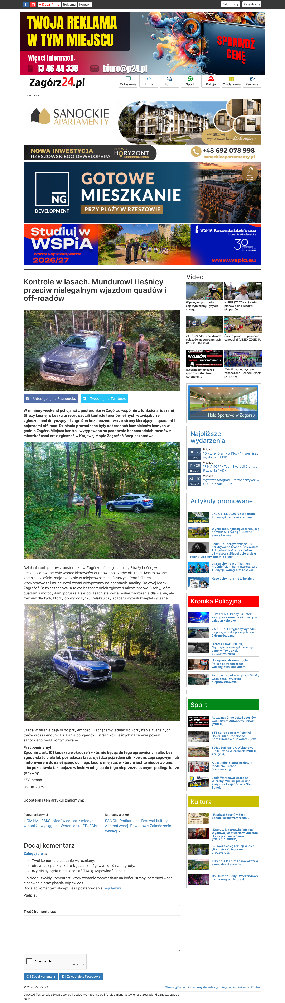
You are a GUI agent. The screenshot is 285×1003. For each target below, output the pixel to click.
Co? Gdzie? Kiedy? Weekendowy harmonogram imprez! (235, 877)
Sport (190, 84)
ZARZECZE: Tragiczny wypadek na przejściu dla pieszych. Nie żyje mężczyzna (234, 632)
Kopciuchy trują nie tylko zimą (233, 578)
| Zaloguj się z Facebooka (82, 976)
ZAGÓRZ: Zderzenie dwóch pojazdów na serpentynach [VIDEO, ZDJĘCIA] (203, 339)
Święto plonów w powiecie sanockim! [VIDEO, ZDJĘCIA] (243, 337)
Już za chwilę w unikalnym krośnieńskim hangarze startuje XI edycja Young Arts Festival (234, 567)
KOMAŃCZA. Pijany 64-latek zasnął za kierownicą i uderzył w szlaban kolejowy (235, 617)
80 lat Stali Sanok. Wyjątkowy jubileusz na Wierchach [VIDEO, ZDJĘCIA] (234, 751)
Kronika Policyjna (215, 601)
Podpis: (30, 895)
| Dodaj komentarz (42, 976)
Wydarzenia (232, 84)
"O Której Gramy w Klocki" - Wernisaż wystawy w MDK (230, 453)
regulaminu (113, 888)
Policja (211, 84)
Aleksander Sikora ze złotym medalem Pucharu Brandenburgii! (232, 766)
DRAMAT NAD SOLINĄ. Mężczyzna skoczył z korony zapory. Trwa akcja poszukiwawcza (232, 648)
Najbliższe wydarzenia (207, 437)
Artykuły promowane (221, 501)
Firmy (149, 84)
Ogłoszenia (128, 84)
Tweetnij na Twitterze (107, 398)
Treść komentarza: (40, 911)
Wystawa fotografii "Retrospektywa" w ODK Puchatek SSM (231, 480)
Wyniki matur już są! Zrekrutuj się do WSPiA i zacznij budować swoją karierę (235, 532)
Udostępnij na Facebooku (54, 398)
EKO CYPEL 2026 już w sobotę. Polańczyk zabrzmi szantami (234, 515)
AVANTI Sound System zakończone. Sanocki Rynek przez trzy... (242, 373)
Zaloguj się (230, 4)
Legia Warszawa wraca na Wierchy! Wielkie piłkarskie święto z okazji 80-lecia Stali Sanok (232, 782)
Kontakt (84, 4)
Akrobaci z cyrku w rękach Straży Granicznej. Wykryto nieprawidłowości (235, 679)
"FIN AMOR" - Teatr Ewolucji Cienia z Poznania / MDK (230, 466)
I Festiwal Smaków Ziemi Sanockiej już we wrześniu (231, 816)
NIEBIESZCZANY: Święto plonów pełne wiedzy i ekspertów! (240, 306)
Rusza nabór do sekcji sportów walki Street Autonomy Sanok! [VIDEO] (234, 721)
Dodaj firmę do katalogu (203, 987)
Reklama (69, 4)
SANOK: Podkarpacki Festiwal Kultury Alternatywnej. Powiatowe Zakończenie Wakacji (138, 826)
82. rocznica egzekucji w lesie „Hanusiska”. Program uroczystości (233, 849)
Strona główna (175, 987)
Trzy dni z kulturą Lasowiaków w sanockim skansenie (235, 862)
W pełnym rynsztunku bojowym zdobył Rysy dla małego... (202, 306)
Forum (169, 84)
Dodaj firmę (50, 4)
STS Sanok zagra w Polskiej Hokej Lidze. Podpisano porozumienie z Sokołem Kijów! (234, 736)
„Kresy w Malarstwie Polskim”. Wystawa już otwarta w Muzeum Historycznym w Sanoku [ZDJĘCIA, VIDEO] (235, 834)
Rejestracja (252, 4)
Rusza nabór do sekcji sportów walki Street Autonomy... (200, 373)
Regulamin (228, 987)
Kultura (201, 801)
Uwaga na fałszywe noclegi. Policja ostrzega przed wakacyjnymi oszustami (231, 664)
